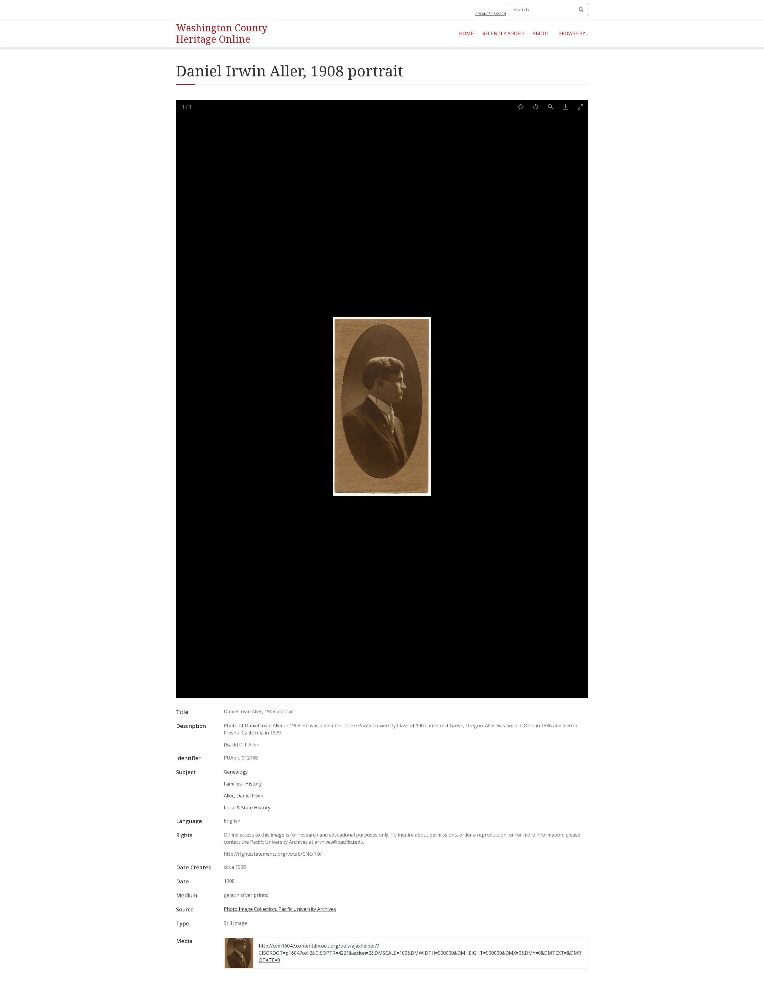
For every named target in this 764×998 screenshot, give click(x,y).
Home (466, 33)
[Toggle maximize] (580, 107)
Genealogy (236, 771)
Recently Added (503, 33)
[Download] (565, 107)
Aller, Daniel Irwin (243, 795)
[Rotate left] (535, 107)
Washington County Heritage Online (221, 33)
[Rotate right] (520, 107)
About (541, 33)
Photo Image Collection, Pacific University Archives (280, 909)
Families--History (243, 783)
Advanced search (490, 13)
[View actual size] (550, 107)
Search (581, 9)
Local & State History (247, 807)
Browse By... (573, 33)
